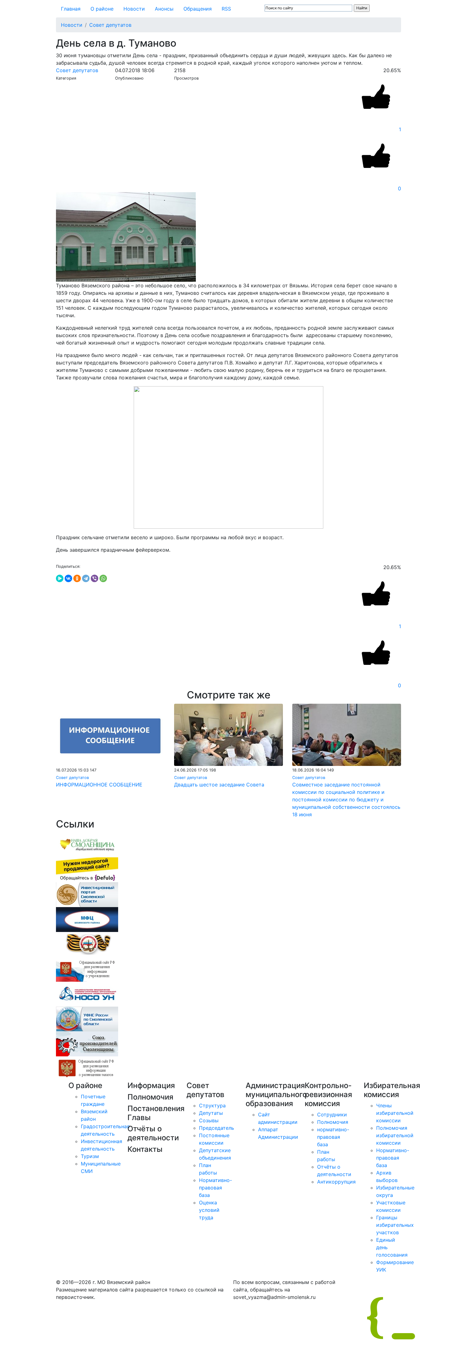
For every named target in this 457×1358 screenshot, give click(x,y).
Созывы (209, 1120)
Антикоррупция (336, 1182)
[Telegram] (86, 578)
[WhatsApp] (103, 578)
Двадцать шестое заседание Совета (219, 784)
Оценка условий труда (209, 1210)
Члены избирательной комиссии (394, 1113)
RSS (226, 9)
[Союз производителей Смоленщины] (87, 1044)
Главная (71, 9)
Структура (212, 1105)
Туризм (90, 1156)
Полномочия (332, 1122)
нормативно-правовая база (333, 1136)
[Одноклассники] (77, 578)
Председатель (216, 1128)
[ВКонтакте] (68, 578)
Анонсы (164, 9)
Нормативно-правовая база (215, 1187)
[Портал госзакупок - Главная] (87, 1068)
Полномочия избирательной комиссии (394, 1135)
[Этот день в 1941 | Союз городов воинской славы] (87, 944)
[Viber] (94, 578)
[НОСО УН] (87, 994)
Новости (134, 9)
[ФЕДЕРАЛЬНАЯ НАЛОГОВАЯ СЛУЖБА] (87, 1019)
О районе (101, 9)
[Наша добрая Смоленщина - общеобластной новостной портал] (87, 844)
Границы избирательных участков (395, 1224)
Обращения (197, 9)
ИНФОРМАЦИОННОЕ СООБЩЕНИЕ (99, 784)
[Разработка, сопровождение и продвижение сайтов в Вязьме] (87, 869)
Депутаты (211, 1113)
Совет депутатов (110, 25)
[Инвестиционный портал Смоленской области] (87, 894)
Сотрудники (332, 1114)
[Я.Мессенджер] (59, 578)
